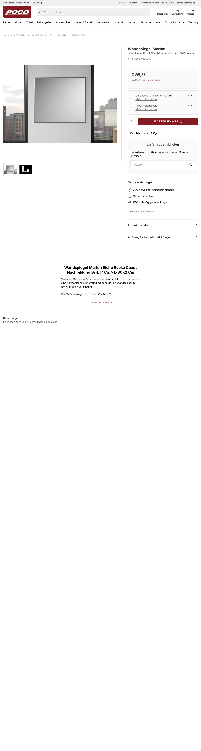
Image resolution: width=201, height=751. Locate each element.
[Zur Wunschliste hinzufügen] (131, 121)
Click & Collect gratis (127, 3)
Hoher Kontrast (184, 3)
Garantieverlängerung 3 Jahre (154, 95)
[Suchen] (40, 12)
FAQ (172, 3)
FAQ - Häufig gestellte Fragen (150, 202)
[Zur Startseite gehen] (17, 12)
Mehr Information (146, 99)
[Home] (4, 35)
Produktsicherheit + (147, 105)
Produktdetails (138, 225)
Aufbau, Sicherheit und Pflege (149, 237)
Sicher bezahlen (143, 196)
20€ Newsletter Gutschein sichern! (153, 189)
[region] (62, 111)
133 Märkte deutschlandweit (154, 3)
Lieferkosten (154, 80)
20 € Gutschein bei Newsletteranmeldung (22, 3)
